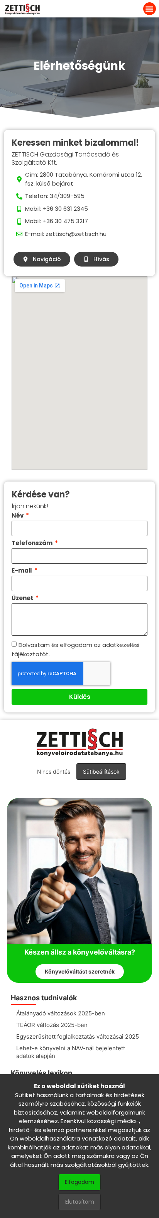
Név (18, 516)
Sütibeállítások (101, 771)
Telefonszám (33, 543)
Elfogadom (79, 1182)
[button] (149, 8)
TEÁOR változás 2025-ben (52, 1025)
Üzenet (23, 598)
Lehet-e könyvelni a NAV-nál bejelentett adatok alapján (70, 1052)
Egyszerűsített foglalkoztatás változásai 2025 (77, 1036)
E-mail (22, 571)
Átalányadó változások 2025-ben (60, 1013)
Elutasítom (79, 1202)
